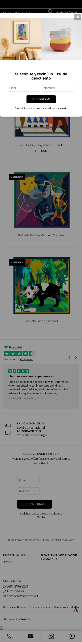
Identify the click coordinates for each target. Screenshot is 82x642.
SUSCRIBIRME (41, 99)
